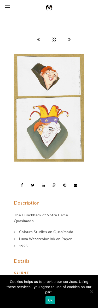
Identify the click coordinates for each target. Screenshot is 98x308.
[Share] (22, 185)
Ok (50, 300)
